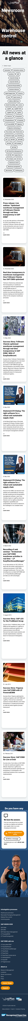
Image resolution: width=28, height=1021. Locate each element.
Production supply (10, 135)
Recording (20, 135)
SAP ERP (12, 139)
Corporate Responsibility (14, 85)
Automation (7, 70)
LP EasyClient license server (8, 955)
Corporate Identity (14, 81)
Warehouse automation (7, 913)
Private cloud (19, 132)
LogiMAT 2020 (17, 108)
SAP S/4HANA (17, 143)
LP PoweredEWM (10, 124)
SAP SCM (14, 147)
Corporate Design (14, 78)
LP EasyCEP (4, 959)
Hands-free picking (10, 105)
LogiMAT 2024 (10, 112)
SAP (6, 139)
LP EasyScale (20, 120)
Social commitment (6, 974)
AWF (18, 74)
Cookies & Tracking (20, 1009)
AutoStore (11, 74)
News (2, 976)
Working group (18, 170)
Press (2, 978)
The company (10, 158)
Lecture (20, 105)
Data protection (6, 1009)
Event (8, 97)
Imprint (13, 1009)
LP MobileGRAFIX (5, 957)
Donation (20, 93)
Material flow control (6, 917)
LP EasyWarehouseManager (8, 949)
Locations (3, 972)
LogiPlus (19, 112)
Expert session (17, 97)
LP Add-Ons (9, 116)
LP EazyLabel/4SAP (6, 944)
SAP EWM (20, 139)
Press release (9, 132)
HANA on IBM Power (14, 101)
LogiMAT (9, 108)
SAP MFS (9, 143)
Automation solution (18, 70)
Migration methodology (14, 128)
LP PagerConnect (5, 962)
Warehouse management (14, 166)
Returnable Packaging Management (10, 915)
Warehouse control (14, 162)
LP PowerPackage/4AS (7, 936)
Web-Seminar (9, 170)
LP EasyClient (18, 116)
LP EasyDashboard (9, 120)
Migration (19, 124)
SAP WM (9, 155)
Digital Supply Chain (10, 93)
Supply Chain (17, 155)
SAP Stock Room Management (14, 151)
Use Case (19, 158)
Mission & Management (7, 970)
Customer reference (14, 89)
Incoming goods (5, 919)
